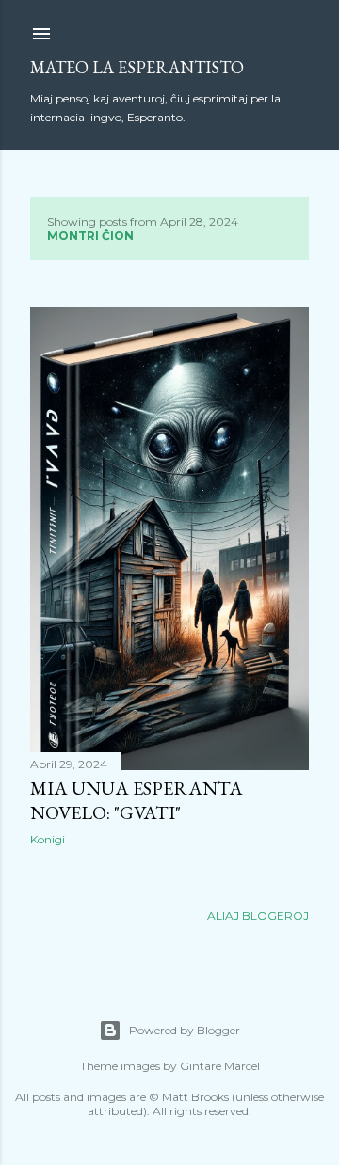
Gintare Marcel (220, 1066)
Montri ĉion (90, 235)
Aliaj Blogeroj (258, 915)
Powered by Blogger (184, 1030)
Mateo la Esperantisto (137, 67)
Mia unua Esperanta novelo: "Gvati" (136, 800)
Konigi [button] (47, 839)
